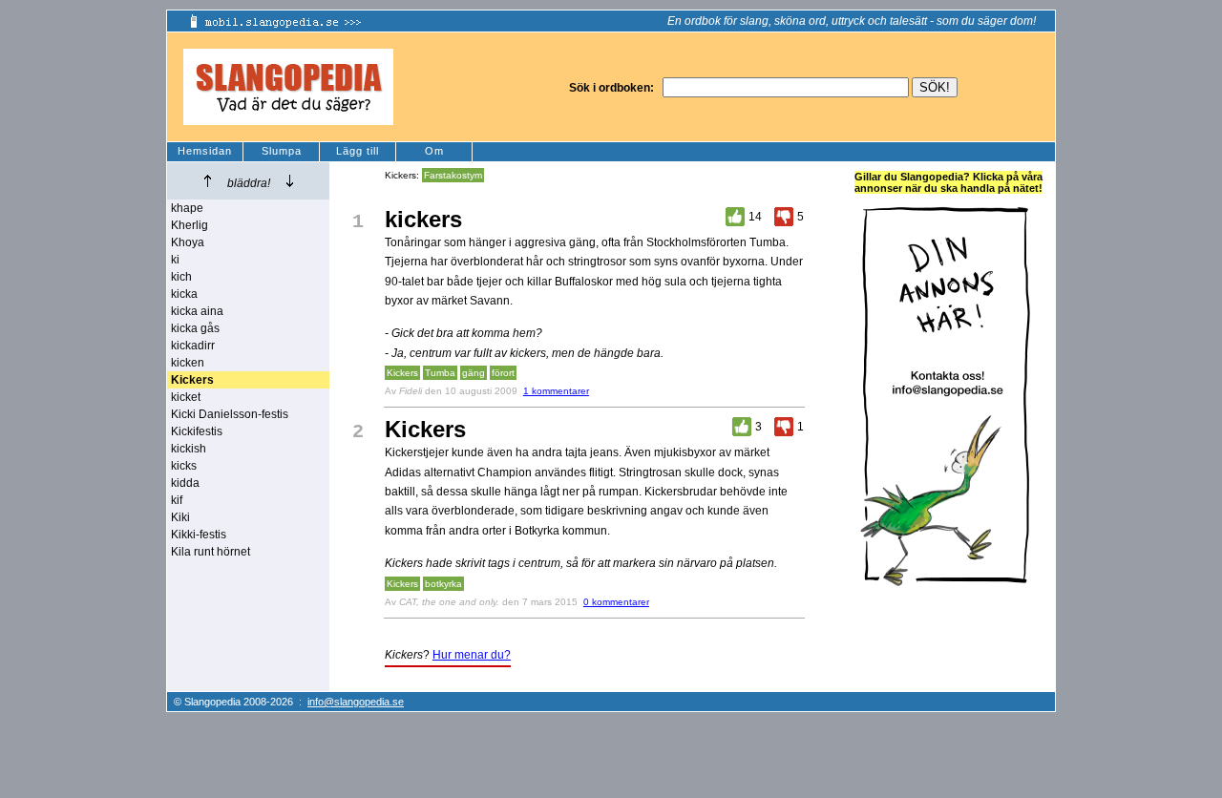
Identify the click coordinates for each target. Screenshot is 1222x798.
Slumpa (282, 151)
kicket (185, 397)
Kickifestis (196, 431)
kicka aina (197, 311)
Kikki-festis (198, 534)
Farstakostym (453, 175)
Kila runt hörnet (210, 551)
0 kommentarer (616, 602)
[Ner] (289, 181)
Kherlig (189, 225)
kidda (185, 483)
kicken (187, 362)
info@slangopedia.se (355, 701)
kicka (184, 294)
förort (503, 373)
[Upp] (207, 181)
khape (187, 208)
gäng (473, 373)
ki (175, 259)
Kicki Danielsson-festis (229, 414)
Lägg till (357, 151)
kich (181, 277)
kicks (184, 465)
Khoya (187, 242)
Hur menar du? (471, 655)
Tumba (440, 373)
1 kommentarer (556, 391)
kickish (188, 448)
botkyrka (443, 583)
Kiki (180, 517)
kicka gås (195, 328)
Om (434, 151)
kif (176, 500)
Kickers (402, 373)
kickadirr (193, 345)
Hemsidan (205, 151)
